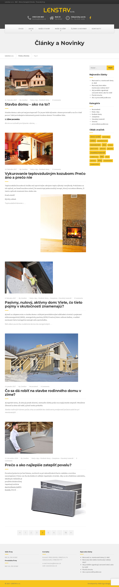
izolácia (92, 141)
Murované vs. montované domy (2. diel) (95, 557)
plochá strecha (94, 148)
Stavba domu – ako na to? (27, 104)
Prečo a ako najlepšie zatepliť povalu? (38, 465)
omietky (110, 145)
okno (104, 145)
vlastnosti (93, 160)
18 (66, 532)
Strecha (94, 122)
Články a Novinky (23, 56)
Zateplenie (53, 298)
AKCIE (31, 29)
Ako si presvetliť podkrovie (101, 98)
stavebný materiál (97, 152)
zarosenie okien (108, 160)
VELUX (107, 157)
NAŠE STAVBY (44, 29)
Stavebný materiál (65, 298)
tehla (101, 157)
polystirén (110, 148)
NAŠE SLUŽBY (60, 29)
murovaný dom (95, 145)
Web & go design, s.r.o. (106, 583)
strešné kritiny (94, 157)
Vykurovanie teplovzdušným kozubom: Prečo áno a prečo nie (45, 175)
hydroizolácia (106, 137)
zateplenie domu (94, 164)
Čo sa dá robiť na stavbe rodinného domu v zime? (43, 393)
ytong (100, 161)
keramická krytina (102, 141)
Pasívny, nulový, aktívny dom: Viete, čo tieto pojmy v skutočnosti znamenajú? (43, 304)
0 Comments (56, 100)
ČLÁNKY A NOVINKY (79, 29)
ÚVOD (20, 29)
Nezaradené (33, 386)
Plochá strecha (97, 95)
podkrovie (102, 148)
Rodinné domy (44, 100)
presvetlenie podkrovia (100, 124)
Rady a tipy (34, 100)
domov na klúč (95, 137)
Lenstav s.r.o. (9, 56)
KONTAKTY (96, 29)
